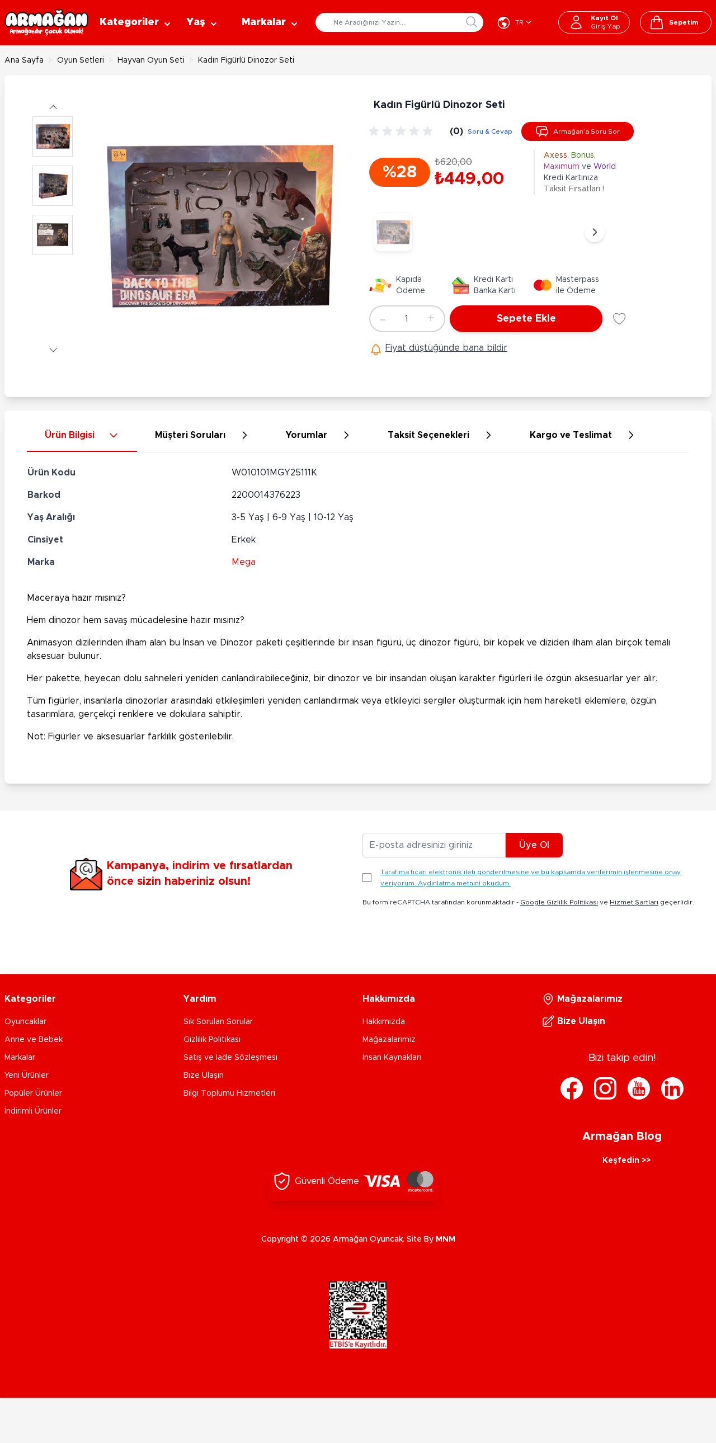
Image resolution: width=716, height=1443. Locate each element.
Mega (244, 562)
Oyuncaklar (25, 1022)
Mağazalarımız (389, 1040)
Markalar (19, 1058)
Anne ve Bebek (33, 1040)
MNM (445, 1239)
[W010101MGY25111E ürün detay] (393, 232)
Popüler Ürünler (33, 1093)
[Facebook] (571, 1088)
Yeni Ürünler (26, 1075)
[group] (402, 131)
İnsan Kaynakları (391, 1058)
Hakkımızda (383, 1022)
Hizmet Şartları (634, 902)
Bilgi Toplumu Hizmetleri (229, 1093)
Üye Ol (534, 845)
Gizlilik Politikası (212, 1040)
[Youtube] (639, 1088)
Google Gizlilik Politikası (559, 902)
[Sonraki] (595, 232)
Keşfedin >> (626, 1160)
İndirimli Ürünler (33, 1111)
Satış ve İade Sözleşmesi (230, 1058)
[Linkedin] (672, 1088)
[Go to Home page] (46, 22)
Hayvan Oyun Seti (151, 60)
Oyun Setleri (80, 60)
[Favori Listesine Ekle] (619, 319)
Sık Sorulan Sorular (218, 1022)
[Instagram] (605, 1088)
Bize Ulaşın (203, 1075)
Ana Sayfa (24, 60)
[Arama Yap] (471, 22)
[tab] (82, 435)
